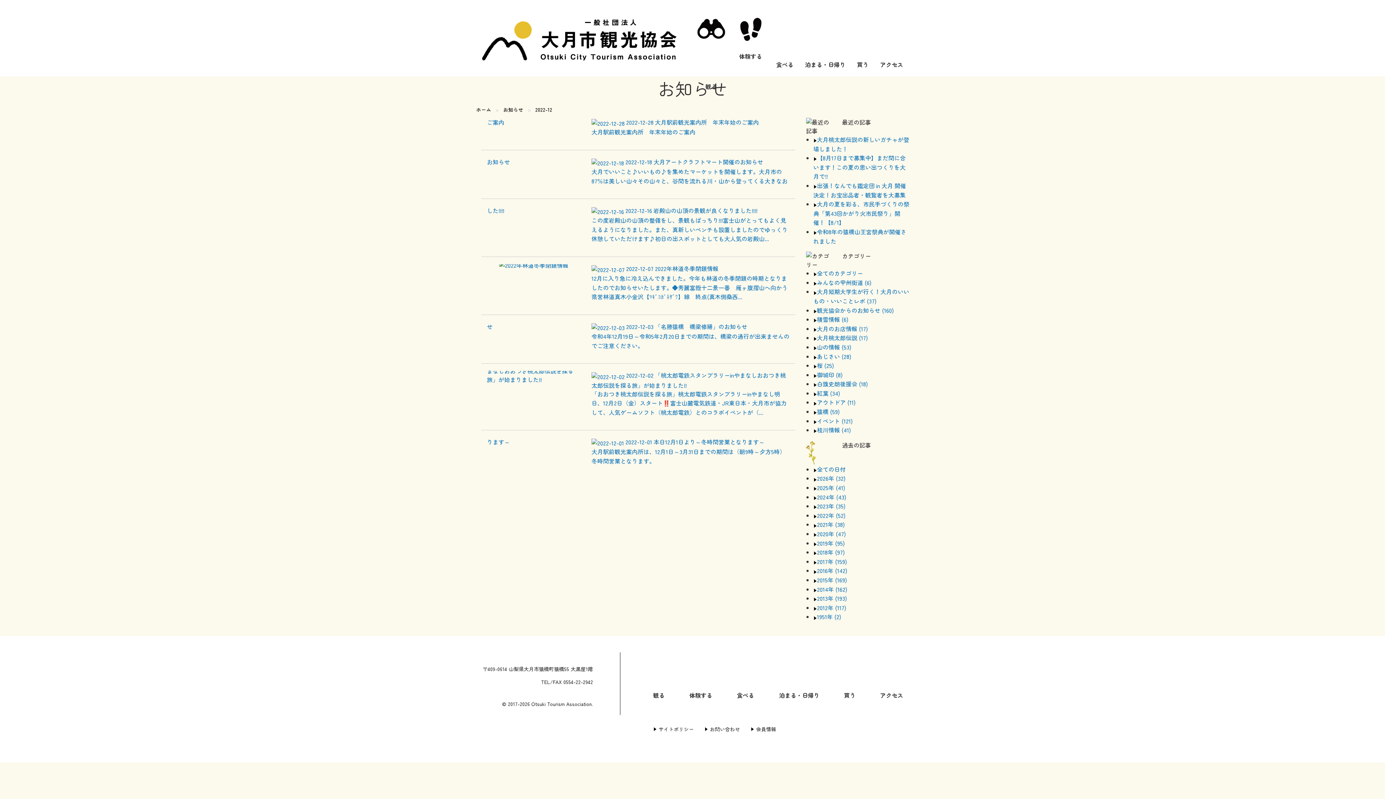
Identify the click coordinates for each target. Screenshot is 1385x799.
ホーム (483, 109)
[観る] (711, 38)
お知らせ (513, 109)
